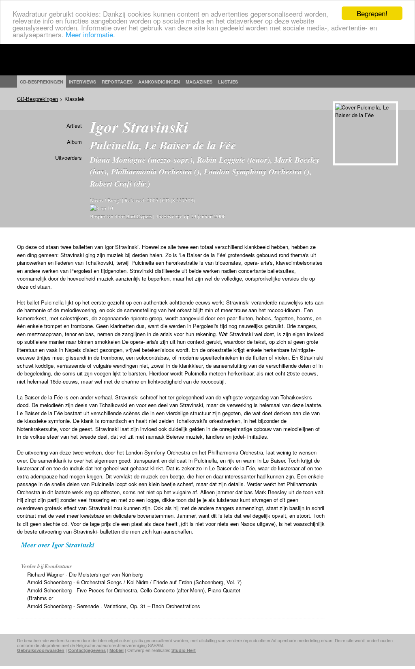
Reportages (117, 81)
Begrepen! (372, 13)
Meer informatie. (90, 34)
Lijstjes (228, 81)
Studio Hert (183, 650)
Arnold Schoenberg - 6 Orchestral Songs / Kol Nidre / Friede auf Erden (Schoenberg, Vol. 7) (134, 582)
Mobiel (116, 650)
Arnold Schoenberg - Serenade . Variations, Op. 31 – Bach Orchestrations (113, 606)
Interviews (82, 81)
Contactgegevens (87, 650)
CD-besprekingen (41, 81)
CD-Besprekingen (37, 99)
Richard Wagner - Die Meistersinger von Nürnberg (85, 574)
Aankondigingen (159, 81)
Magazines (199, 81)
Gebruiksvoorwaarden (40, 650)
